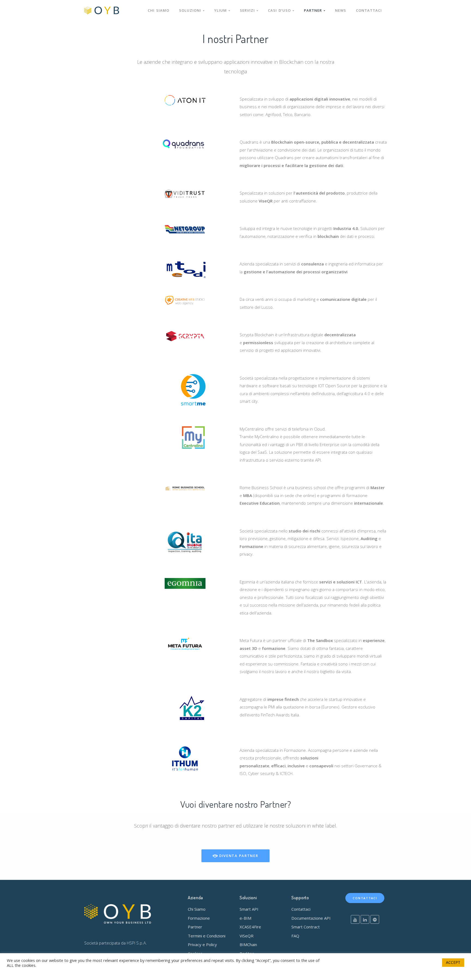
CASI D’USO (280, 10)
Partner (314, 10)
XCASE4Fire (250, 926)
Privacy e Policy (202, 944)
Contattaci (369, 10)
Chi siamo (158, 10)
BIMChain (248, 944)
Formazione (199, 918)
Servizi (248, 10)
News (340, 10)
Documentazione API (311, 918)
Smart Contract (305, 926)
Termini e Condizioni (206, 935)
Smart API (249, 909)
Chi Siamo (197, 909)
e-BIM (245, 918)
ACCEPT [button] (453, 962)
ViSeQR (246, 935)
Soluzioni (191, 10)
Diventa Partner (238, 855)
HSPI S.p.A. (137, 943)
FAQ (295, 935)
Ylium (221, 10)
